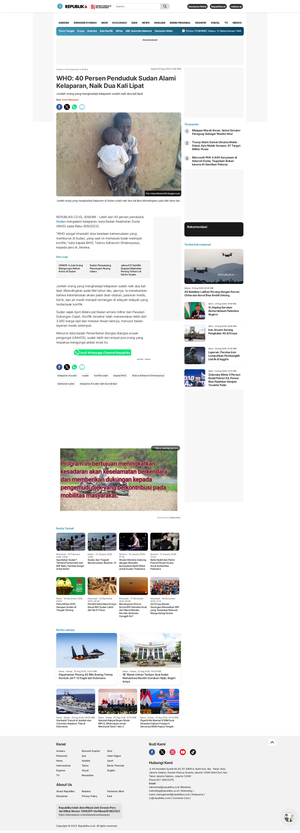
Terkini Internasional (197, 244)
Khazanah (61, 755)
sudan (85, 375)
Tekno (85, 765)
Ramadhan (88, 775)
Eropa (80, 30)
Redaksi (86, 791)
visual (215, 22)
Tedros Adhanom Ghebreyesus (148, 375)
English (111, 770)
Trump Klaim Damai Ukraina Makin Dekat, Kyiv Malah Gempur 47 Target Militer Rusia (216, 145)
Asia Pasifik (106, 30)
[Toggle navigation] (60, 6)
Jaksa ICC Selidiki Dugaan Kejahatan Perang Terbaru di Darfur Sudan (131, 270)
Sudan (61, 221)
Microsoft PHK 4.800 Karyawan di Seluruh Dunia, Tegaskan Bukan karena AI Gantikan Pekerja (214, 161)
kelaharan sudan (65, 383)
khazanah (119, 22)
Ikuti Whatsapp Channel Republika (105, 352)
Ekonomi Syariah (85, 22)
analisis (159, 22)
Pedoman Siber (115, 791)
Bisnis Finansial (180, 22)
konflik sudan (101, 375)
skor (104, 22)
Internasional (72, 69)
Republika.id (218, 6)
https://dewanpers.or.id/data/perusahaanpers (84, 814)
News (59, 760)
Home (59, 69)
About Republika (65, 791)
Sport (110, 760)
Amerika (92, 30)
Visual (85, 770)
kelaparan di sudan (67, 375)
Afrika (119, 30)
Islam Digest (114, 755)
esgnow (200, 22)
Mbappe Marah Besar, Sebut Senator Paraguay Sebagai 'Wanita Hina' (216, 132)
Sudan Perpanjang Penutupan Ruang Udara (100, 268)
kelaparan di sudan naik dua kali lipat (98, 383)
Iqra (84, 755)
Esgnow (60, 770)
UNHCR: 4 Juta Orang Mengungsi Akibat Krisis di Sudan (71, 268)
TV (226, 22)
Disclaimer (62, 796)
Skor (109, 750)
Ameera (60, 750)
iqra (134, 22)
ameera (64, 22)
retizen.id (236, 6)
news (145, 22)
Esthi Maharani (70, 99)
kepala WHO (120, 375)
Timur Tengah (66, 30)
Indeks (237, 22)
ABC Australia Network (139, 30)
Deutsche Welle (197, 6)
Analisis (86, 760)
